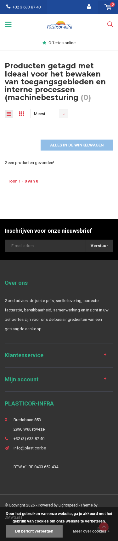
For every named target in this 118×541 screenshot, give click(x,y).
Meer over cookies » (91, 531)
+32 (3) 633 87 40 (29, 438)
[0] (108, 7)
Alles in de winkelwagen (77, 145)
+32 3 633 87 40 (27, 7)
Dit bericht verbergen (34, 531)
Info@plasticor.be (30, 448)
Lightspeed (68, 505)
